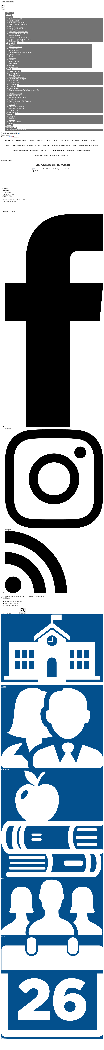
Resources (12, 123)
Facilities (12, 105)
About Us (12, 45)
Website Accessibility (11, 603)
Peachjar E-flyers (14, 35)
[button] (9, 17)
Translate (16, 137)
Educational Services (15, 94)
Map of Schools (14, 50)
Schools (11, 60)
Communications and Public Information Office (24, 90)
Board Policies (13, 80)
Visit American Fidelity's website (53, 164)
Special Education (15, 95)
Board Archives (14, 82)
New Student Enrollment (17, 22)
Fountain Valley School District (11, 133)
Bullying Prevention (11, 605)
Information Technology (16, 106)
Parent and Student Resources (18, 33)
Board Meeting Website (16, 77)
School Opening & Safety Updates (20, 39)
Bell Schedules (13, 48)
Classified (12, 120)
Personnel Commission (16, 108)
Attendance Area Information (18, 32)
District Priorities (14, 75)
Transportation (13, 112)
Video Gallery (13, 67)
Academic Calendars (15, 47)
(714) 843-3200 (39, 596)
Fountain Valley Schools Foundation (20, 52)
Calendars (12, 116)
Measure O (12, 58)
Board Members (14, 73)
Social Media (13, 63)
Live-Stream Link (14, 84)
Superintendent (14, 88)
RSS (68, 593)
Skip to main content (7, 2)
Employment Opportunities (17, 129)
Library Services (14, 54)
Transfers (12, 26)
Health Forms (13, 30)
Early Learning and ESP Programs (20, 101)
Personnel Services (15, 110)
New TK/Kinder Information (18, 24)
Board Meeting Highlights (17, 79)
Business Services (14, 92)
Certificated (12, 118)
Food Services (13, 103)
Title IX (11, 65)
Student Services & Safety (17, 97)
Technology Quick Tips (16, 41)
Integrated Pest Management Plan (19, 37)
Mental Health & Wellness (17, 28)
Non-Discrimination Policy (13, 601)
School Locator (14, 21)
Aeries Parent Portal (15, 19)
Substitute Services (15, 122)
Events (11, 56)
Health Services (14, 99)
